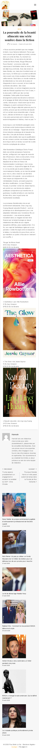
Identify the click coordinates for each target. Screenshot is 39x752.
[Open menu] (36, 5)
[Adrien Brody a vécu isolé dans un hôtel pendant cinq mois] (19, 646)
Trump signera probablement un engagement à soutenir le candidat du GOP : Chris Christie (9, 476)
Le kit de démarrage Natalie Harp (14, 594)
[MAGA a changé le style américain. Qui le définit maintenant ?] (19, 681)
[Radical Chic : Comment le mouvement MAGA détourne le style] (19, 611)
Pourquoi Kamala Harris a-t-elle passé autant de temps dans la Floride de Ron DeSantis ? (29, 475)
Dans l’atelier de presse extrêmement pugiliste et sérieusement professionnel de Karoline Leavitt (18, 521)
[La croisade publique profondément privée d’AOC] (19, 716)
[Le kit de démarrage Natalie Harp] (19, 579)
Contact (14, 747)
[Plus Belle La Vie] (5, 4)
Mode (19, 29)
